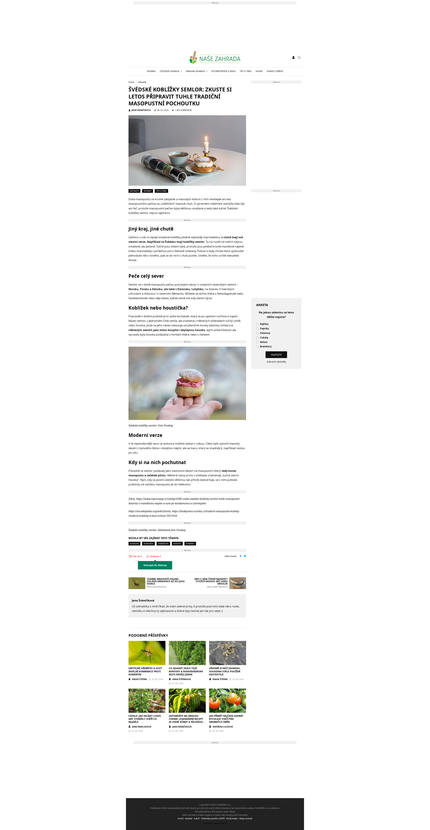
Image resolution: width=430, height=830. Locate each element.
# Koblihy (134, 543)
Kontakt (188, 818)
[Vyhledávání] (299, 57)
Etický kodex (232, 818)
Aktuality (134, 191)
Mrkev (263, 342)
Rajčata (264, 324)
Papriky (264, 328)
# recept (177, 543)
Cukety (264, 337)
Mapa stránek (245, 818)
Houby (259, 71)
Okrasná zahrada (195, 71)
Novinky (151, 71)
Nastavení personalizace (215, 823)
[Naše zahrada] (215, 57)
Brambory (266, 346)
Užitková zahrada (169, 71)
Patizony (265, 333)
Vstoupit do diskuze (155, 565)
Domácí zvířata (275, 71)
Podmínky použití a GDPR (213, 818)
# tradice (190, 543)
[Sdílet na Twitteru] (245, 556)
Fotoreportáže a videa (223, 71)
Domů (180, 818)
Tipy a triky (246, 71)
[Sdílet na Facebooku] (240, 556)
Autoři (197, 818)
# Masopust (163, 543)
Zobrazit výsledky (276, 361)
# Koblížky (148, 543)
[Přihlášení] (293, 57)
